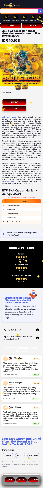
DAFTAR (32, 25)
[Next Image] (41, 65)
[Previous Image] (2, 65)
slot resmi (11, 181)
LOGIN (11, 25)
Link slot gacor (9, 117)
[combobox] (19, 11)
